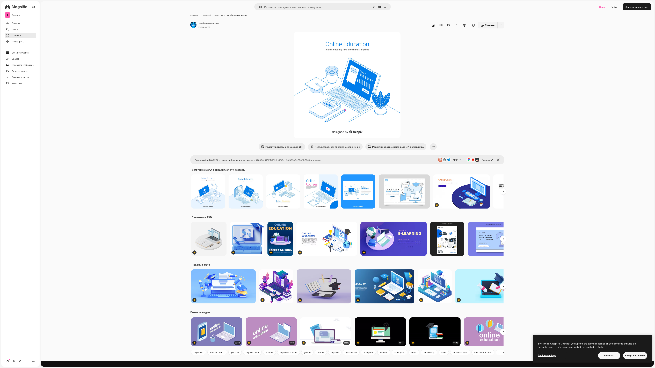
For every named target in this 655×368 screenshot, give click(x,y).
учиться (235, 352)
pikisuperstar (204, 26)
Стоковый (206, 15)
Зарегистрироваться (636, 7)
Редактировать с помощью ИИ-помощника (398, 146)
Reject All (609, 355)
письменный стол (482, 352)
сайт (443, 352)
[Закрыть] (498, 160)
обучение (198, 352)
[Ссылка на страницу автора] (193, 25)
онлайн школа (217, 352)
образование (252, 352)
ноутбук (335, 352)
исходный (317, 38)
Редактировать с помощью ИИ (283, 146)
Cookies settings (547, 355)
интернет (368, 352)
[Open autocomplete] (259, 7)
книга (414, 352)
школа (321, 352)
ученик (307, 352)
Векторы (218, 15)
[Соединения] (7, 361)
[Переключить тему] (20, 361)
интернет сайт (460, 352)
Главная (194, 15)
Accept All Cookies (635, 355)
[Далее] (503, 191)
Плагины (486, 159)
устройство (351, 352)
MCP (455, 159)
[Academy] (13, 361)
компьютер (429, 352)
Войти (614, 7)
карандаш (399, 352)
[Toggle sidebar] (33, 7)
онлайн (383, 352)
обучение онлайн (288, 352)
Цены (602, 7)
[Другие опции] (456, 25)
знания (269, 352)
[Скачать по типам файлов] (500, 25)
